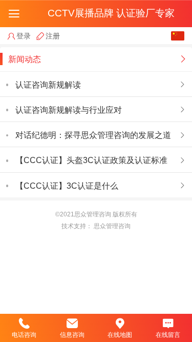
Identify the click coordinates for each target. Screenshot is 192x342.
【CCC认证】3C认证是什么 (66, 185)
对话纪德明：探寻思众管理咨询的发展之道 (93, 134)
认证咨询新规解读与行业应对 (68, 109)
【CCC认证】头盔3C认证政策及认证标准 (91, 160)
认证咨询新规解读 (48, 84)
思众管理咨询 (112, 226)
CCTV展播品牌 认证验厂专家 (111, 13)
